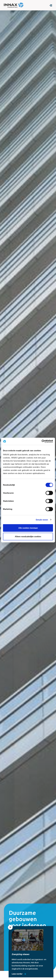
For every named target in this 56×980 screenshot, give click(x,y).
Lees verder (17, 974)
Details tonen (42, 519)
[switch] (49, 493)
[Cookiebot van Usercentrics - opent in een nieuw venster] (41, 441)
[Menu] (50, 5)
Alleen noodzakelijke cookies (28, 536)
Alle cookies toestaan (28, 528)
